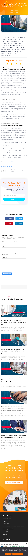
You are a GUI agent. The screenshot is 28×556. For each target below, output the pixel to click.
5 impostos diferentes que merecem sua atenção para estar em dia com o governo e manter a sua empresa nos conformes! (13, 408)
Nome (3, 241)
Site (3, 246)
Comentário (4, 257)
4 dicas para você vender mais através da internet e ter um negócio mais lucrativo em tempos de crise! (13, 380)
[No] (26, 551)
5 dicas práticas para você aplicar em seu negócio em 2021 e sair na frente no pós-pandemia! (13, 351)
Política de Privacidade (18, 554)
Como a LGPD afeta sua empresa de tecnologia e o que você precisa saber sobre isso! (13, 322)
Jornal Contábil (9, 162)
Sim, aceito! (8, 554)
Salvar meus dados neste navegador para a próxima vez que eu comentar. (14, 253)
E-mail (15, 241)
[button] (24, 3)
